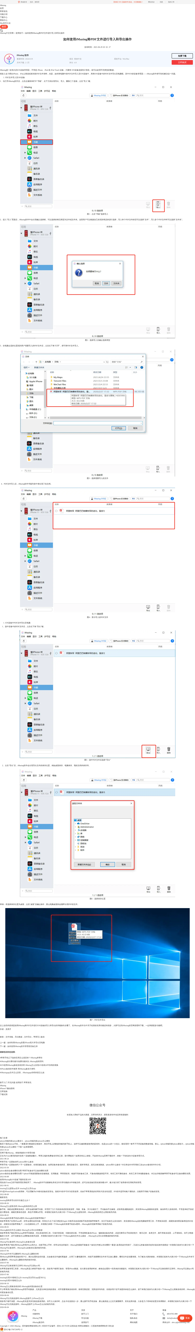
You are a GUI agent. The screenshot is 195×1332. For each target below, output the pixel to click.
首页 (2, 8)
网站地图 (133, 1322)
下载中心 (3, 17)
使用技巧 (19, 33)
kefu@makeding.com (175, 1318)
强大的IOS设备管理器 (21, 70)
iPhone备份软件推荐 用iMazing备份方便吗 (17, 1069)
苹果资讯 (3, 11)
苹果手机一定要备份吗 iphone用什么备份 (16, 1162)
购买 (4, 26)
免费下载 (182, 56)
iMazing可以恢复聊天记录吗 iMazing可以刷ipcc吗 (20, 1266)
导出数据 (18, 1037)
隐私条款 (133, 1318)
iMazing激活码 (38, 1322)
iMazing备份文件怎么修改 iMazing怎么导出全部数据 (21, 1230)
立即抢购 (3, 1091)
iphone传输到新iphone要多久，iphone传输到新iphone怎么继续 (25, 1141)
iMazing (3, 5)
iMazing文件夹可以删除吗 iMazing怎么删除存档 (19, 1254)
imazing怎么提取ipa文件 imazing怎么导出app (18, 1188)
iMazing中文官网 (7, 33)
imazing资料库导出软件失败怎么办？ (15, 1200)
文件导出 (28, 1037)
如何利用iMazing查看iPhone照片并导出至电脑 (26, 1043)
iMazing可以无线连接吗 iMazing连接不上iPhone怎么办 (22, 1298)
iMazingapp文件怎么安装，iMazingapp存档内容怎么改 (22, 1073)
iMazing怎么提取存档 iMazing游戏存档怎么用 (18, 1206)
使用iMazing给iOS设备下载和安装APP (15, 1180)
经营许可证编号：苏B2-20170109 (55, 1326)
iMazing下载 (37, 1318)
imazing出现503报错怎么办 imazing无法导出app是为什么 (23, 1278)
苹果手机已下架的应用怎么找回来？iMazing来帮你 (21, 1058)
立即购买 (182, 62)
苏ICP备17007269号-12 (13, 1330)
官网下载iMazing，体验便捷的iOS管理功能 (17, 1153)
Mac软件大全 (5, 23)
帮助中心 (3, 20)
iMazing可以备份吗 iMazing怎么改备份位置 (17, 1242)
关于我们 (133, 1314)
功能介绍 (3, 14)
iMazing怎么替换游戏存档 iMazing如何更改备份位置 (21, 1286)
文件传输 (9, 1037)
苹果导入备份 (39, 1037)
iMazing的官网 (128, 1026)
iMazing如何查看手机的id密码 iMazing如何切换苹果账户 (23, 1218)
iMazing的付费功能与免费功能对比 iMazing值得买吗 (21, 1061)
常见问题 (11, 1083)
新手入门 (3, 1083)
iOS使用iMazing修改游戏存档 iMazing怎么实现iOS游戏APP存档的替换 (29, 1065)
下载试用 (3, 1094)
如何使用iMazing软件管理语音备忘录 (22, 1046)
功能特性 (36, 1314)
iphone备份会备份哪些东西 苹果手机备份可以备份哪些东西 (24, 1171)
